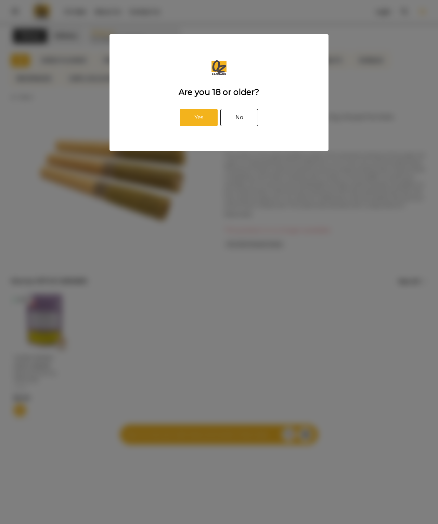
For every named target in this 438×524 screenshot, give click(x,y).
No (239, 117)
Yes (198, 117)
